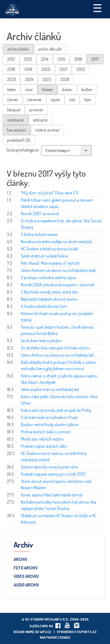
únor (29, 89)
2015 (61, 59)
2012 (11, 59)
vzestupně (15, 120)
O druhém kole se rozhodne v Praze (49, 417)
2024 (29, 79)
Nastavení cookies (55, 637)
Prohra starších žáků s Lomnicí (45, 431)
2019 (28, 69)
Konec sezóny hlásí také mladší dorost (51, 495)
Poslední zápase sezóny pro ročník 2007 (53, 474)
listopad (13, 109)
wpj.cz (45, 632)
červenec (34, 99)
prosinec (36, 109)
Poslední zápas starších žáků (44, 446)
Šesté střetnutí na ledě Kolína (44, 256)
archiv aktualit (50, 49)
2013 (28, 59)
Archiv (20, 559)
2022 (80, 69)
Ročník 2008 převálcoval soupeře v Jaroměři (58, 284)
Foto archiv (26, 568)
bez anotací (16, 130)
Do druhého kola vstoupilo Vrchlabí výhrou (55, 347)
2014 (44, 59)
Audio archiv (26, 585)
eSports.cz (87, 632)
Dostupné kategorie (22, 150)
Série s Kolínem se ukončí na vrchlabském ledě (58, 270)
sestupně (40, 120)
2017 (95, 59)
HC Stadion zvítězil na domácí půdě (49, 248)
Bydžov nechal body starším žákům (50, 424)
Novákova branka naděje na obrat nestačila (56, 241)
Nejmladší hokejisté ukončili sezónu (49, 299)
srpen (55, 99)
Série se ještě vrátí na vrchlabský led (50, 389)
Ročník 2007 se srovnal (40, 213)
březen (47, 89)
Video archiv (26, 576)
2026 (64, 79)
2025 (46, 79)
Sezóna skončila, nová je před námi (49, 467)
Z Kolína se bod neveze (39, 234)
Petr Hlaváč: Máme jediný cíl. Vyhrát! (50, 263)
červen (12, 99)
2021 (63, 69)
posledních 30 (18, 140)
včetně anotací (47, 130)
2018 (11, 69)
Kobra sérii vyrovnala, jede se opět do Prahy (56, 410)
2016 (78, 59)
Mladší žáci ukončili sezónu (42, 439)
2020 (45, 69)
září (72, 99)
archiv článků (18, 49)
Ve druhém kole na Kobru (41, 340)
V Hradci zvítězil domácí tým (44, 306)
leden (11, 89)
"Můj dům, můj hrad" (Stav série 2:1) (49, 192)
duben (67, 89)
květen (86, 89)
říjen (87, 99)
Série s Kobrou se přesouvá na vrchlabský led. (57, 355)
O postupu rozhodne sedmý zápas (48, 277)
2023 (11, 79)
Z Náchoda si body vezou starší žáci (49, 292)
